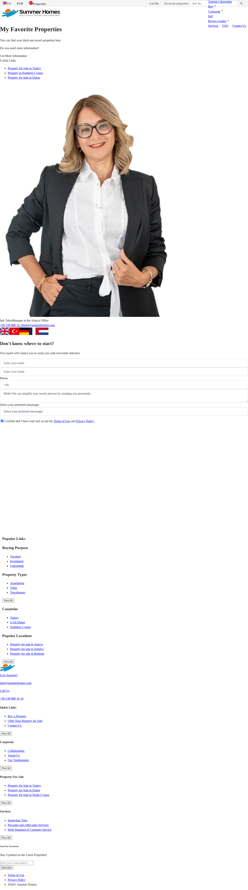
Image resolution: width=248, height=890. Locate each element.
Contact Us (239, 25)
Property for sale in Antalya (27, 649)
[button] (212, 6)
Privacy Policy (85, 421)
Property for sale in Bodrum (27, 653)
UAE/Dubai (17, 622)
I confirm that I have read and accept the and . (49, 421)
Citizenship (17, 565)
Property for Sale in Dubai (24, 77)
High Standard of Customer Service (29, 829)
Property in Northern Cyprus (25, 73)
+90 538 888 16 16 (11, 325)
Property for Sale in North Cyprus (28, 795)
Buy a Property (17, 716)
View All (8, 600)
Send (8, 430)
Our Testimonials (18, 760)
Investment (16, 561)
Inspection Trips (17, 820)
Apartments (17, 583)
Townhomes (17, 592)
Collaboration (16, 750)
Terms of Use (62, 421)
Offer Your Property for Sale (25, 721)
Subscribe (7, 867)
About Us (14, 755)
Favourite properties (176, 3)
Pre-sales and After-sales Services (28, 825)
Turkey (14, 617)
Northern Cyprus (20, 627)
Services (213, 25)
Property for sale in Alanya (26, 644)
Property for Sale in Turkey (24, 68)
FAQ (225, 25)
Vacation (15, 556)
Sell (210, 16)
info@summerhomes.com (39, 325)
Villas (13, 587)
